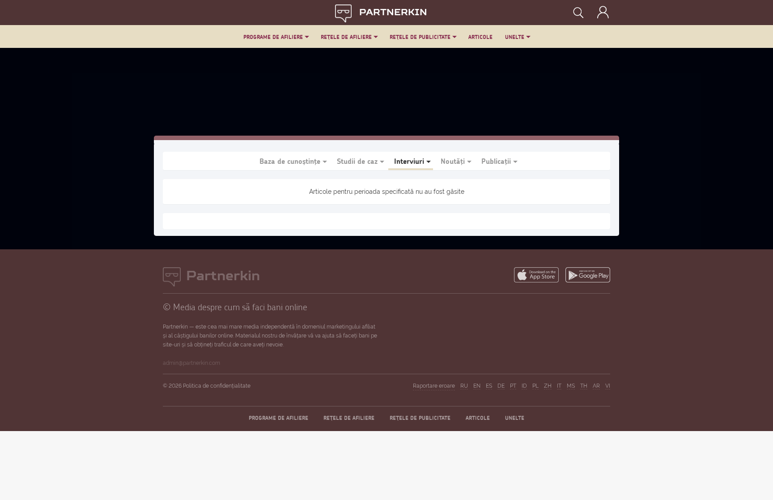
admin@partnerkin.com (191, 363)
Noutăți (453, 161)
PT (513, 386)
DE (501, 386)
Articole (480, 37)
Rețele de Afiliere (346, 37)
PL (535, 386)
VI (607, 386)
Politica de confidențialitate (217, 386)
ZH (548, 386)
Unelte (514, 37)
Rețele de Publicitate (420, 37)
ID (524, 386)
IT (559, 386)
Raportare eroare (434, 386)
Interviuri (409, 161)
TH (583, 386)
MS (571, 386)
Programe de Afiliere (273, 37)
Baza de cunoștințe (289, 161)
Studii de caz (357, 161)
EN (476, 386)
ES (489, 386)
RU (464, 386)
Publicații (496, 161)
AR (596, 386)
